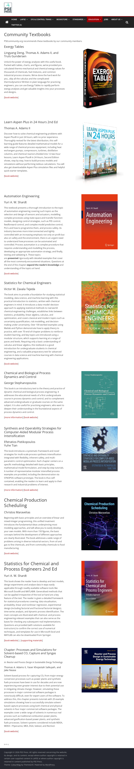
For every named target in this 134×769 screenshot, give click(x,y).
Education (93, 19)
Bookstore (62, 19)
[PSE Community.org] (7, 22)
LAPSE (23, 19)
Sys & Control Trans (41, 19)
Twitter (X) (16, 25)
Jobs (106, 19)
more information (13, 417)
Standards (78, 19)
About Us (115, 19)
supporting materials (31, 640)
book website (11, 97)
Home (14, 19)
